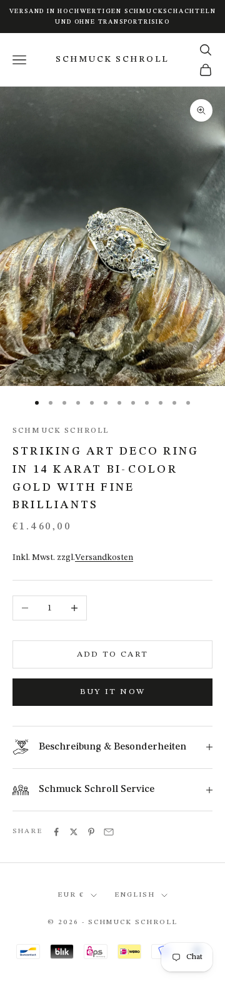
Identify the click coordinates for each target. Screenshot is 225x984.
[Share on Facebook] (56, 832)
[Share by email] (109, 832)
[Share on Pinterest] (91, 832)
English (134, 895)
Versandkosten (104, 557)
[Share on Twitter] (74, 832)
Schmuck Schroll (60, 431)
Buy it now (112, 692)
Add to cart (113, 654)
